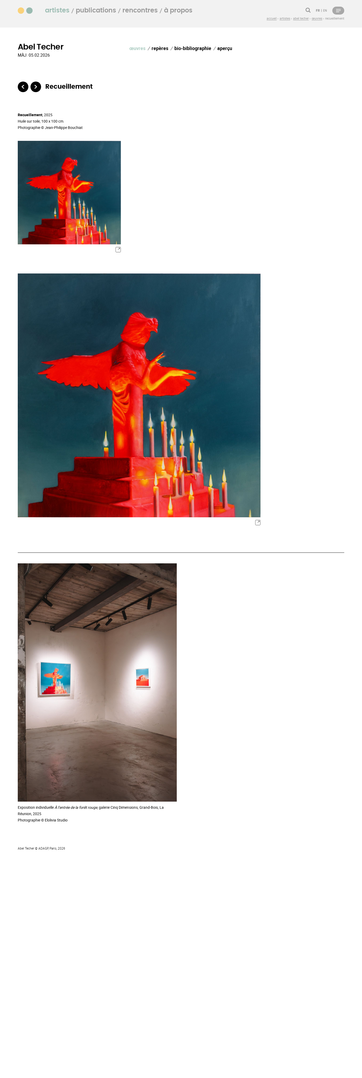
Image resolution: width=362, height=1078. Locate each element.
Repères (160, 48)
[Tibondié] (35, 87)
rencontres (140, 10)
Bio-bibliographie (192, 48)
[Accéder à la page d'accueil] (28, 10)
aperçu (224, 48)
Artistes (57, 10)
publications (96, 10)
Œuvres (137, 48)
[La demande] (23, 87)
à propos (178, 10)
